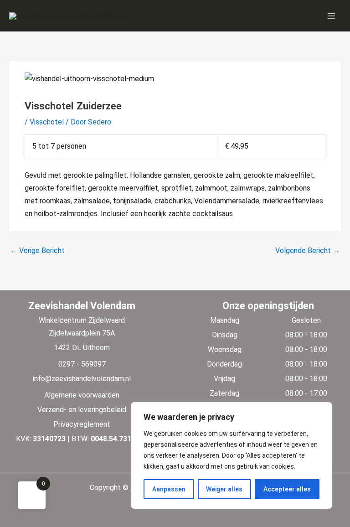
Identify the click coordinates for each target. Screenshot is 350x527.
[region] (231, 455)
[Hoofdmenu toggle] (331, 15)
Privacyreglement (81, 424)
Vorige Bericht (37, 250)
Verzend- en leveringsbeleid (81, 409)
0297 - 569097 (82, 364)
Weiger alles (224, 489)
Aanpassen (168, 489)
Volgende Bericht (307, 250)
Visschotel (47, 122)
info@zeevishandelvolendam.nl (82, 378)
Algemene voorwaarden (81, 395)
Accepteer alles (287, 489)
